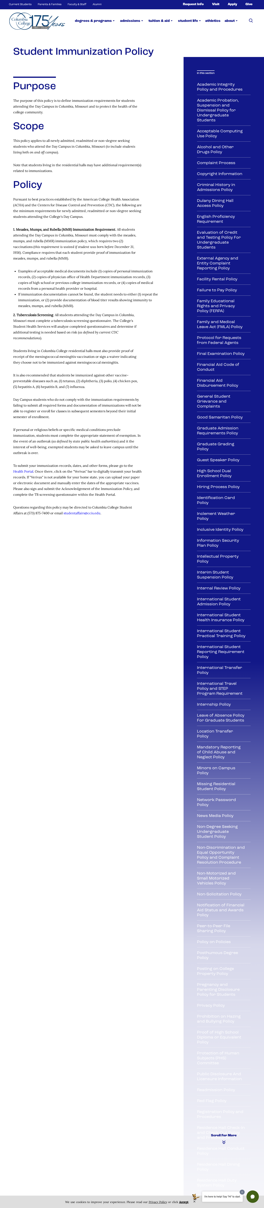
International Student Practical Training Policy (221, 633)
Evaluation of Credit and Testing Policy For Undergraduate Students (219, 240)
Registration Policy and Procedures (220, 1114)
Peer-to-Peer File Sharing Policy (213, 928)
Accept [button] (183, 1202)
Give (248, 4)
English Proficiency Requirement (216, 219)
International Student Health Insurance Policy (220, 617)
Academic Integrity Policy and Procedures (220, 87)
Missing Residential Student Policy (216, 786)
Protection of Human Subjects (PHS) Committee (218, 1058)
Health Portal (23, 471)
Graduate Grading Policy (215, 446)
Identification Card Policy (216, 500)
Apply (232, 4)
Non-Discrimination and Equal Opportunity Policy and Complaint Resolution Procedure (221, 855)
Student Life (188, 21)
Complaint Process (216, 163)
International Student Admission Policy (219, 601)
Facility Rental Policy (217, 279)
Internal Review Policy (218, 588)
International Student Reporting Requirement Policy (220, 652)
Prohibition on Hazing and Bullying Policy (219, 1019)
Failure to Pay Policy (217, 290)
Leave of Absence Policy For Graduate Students (220, 718)
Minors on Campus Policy (216, 770)
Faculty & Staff (77, 4)
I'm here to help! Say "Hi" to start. (222, 1196)
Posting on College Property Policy (215, 971)
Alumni (97, 4)
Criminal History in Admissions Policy (216, 187)
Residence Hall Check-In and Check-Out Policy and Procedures (221, 1133)
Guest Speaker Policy (218, 460)
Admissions (130, 21)
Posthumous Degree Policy (217, 955)
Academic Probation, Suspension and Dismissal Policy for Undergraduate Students (218, 110)
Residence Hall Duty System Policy (217, 1183)
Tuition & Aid (159, 21)
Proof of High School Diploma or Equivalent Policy (219, 1037)
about (230, 21)
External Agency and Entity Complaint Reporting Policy (217, 263)
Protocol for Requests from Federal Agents (219, 340)
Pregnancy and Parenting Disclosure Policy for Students (218, 990)
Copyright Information (219, 174)
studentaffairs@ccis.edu (82, 513)
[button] (252, 1196)
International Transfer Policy (219, 670)
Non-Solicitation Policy (219, 894)
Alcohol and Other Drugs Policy (215, 149)
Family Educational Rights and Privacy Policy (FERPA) (216, 306)
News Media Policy (215, 816)
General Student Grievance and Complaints (213, 402)
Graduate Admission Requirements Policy (217, 430)
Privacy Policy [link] (158, 1202)
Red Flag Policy (211, 1101)
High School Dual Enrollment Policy (214, 473)
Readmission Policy (216, 1090)
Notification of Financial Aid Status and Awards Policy (220, 910)
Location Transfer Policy (215, 734)
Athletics (212, 21)
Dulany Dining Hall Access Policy (215, 203)
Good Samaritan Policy (220, 417)
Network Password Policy (216, 802)
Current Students (20, 4)
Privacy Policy (211, 1006)
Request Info (193, 4)
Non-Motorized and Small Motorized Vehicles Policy (216, 878)
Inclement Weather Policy (216, 516)
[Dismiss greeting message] (242, 1192)
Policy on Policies (214, 942)
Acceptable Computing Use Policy (220, 133)
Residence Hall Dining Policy (218, 1167)
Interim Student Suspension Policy (215, 575)
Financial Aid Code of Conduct (218, 367)
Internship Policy (214, 705)
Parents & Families (49, 4)
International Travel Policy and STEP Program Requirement (220, 689)
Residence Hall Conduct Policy (221, 1151)
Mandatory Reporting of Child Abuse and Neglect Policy (219, 752)
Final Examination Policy (221, 354)
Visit (215, 4)
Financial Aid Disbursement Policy (217, 383)
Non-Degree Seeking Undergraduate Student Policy (217, 832)
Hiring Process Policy (218, 487)
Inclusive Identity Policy (220, 530)
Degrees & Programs (93, 21)
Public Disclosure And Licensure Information (219, 1076)
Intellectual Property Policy (218, 559)
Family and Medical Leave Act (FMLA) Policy (220, 324)
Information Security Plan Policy (218, 543)
